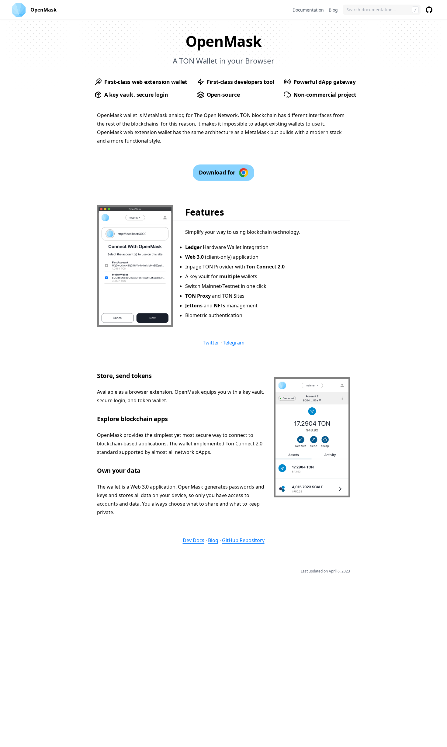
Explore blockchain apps (132, 419)
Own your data (118, 470)
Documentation (308, 10)
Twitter (211, 342)
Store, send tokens (124, 376)
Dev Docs (193, 540)
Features (204, 212)
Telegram (233, 342)
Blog (333, 10)
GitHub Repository (243, 540)
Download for (217, 172)
